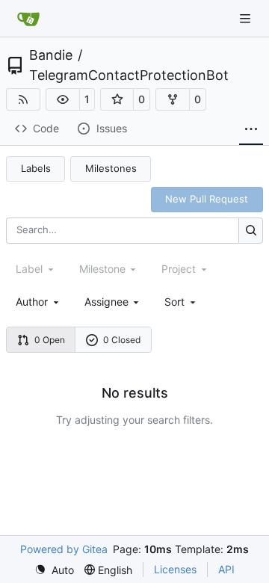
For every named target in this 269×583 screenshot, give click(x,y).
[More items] (251, 129)
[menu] (181, 301)
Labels (36, 168)
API (226, 569)
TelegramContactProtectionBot (129, 75)
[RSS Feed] (23, 99)
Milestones (111, 168)
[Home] (28, 18)
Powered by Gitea (64, 549)
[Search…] (250, 231)
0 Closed (121, 339)
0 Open (49, 339)
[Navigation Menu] (247, 18)
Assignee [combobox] (106, 301)
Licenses (175, 569)
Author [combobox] (32, 301)
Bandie (50, 55)
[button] (63, 99)
